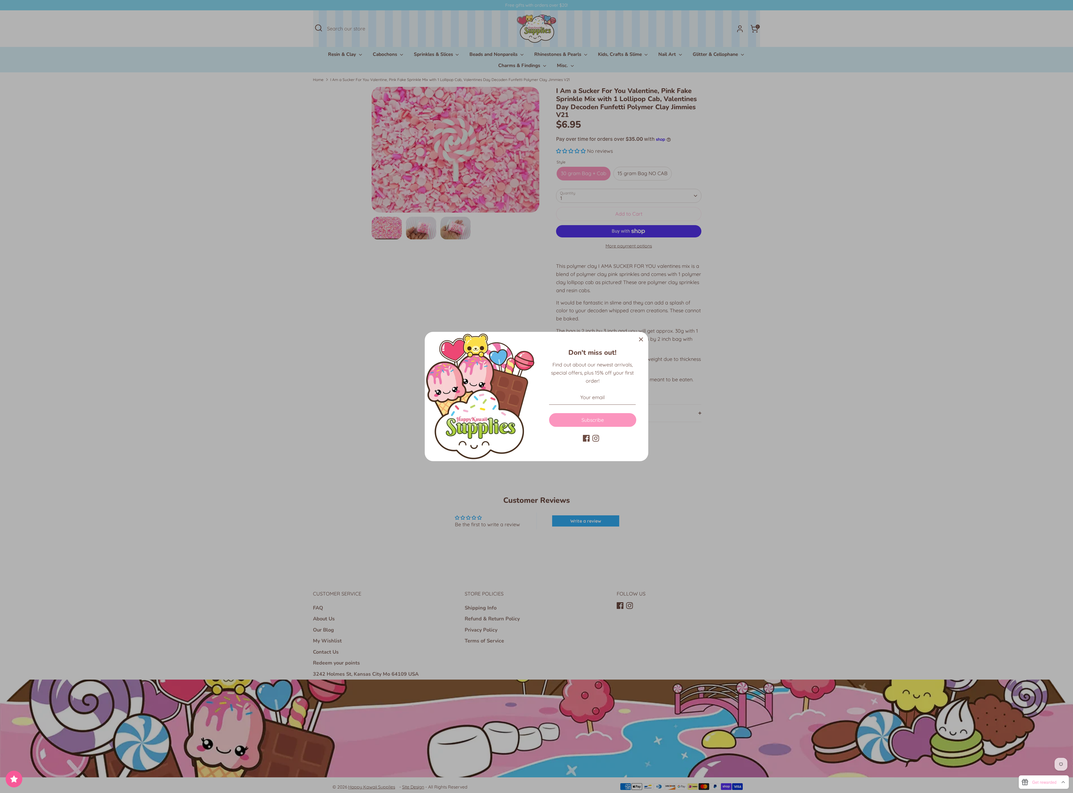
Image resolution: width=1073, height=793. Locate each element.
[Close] (641, 339)
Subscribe (592, 420)
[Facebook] (586, 438)
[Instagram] (595, 438)
